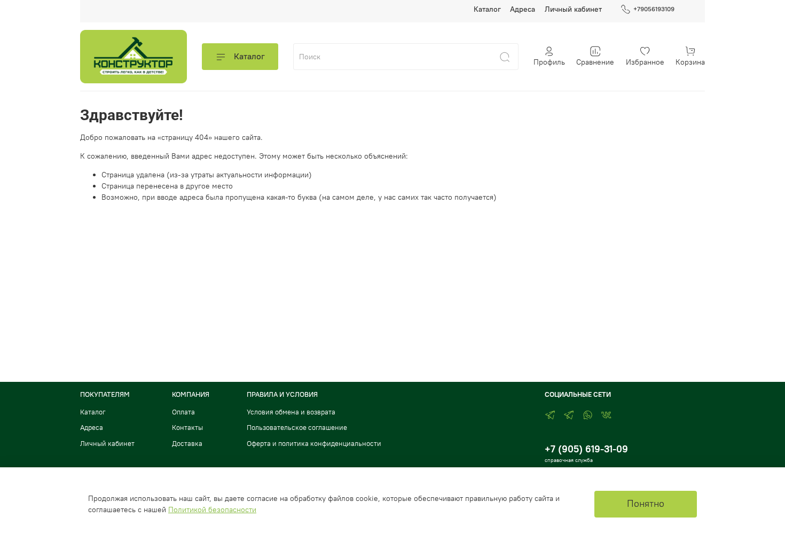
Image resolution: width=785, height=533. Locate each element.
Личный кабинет (573, 9)
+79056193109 (653, 9)
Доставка (187, 444)
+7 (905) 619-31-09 (586, 449)
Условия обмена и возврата (291, 412)
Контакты (187, 428)
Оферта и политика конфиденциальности (314, 444)
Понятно (645, 504)
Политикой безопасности (212, 509)
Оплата (183, 412)
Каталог (487, 9)
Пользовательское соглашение (297, 428)
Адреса (522, 9)
